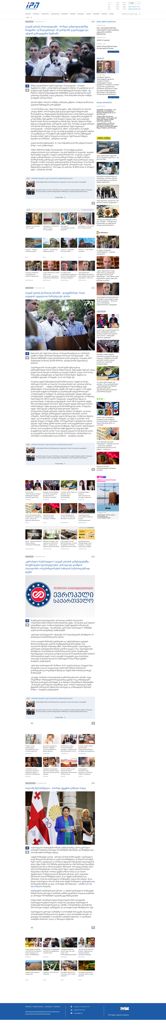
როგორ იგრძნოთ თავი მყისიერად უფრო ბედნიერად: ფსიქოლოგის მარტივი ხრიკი (69, 771)
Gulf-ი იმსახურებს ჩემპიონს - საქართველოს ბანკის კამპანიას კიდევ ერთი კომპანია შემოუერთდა (108, 31)
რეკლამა (57, 1006)
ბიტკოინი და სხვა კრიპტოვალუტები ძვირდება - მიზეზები (49, 516)
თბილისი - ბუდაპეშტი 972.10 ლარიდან (67, 250)
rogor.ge (63, 776)
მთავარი (28, 14)
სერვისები (48, 1006)
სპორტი (88, 14)
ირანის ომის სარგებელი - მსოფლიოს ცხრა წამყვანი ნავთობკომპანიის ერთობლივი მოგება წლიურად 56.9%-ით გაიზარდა (107, 421)
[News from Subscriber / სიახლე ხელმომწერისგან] (33, 723)
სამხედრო (96, 14)
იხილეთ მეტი (59, 197)
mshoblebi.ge (64, 753)
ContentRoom (90, 527)
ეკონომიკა (80, 14)
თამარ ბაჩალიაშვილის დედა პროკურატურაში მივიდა (107, 47)
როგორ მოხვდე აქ (87, 210)
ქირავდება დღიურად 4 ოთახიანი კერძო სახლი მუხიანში (85, 974)
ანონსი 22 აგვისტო (103, 40)
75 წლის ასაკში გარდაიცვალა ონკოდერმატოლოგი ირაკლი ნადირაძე (31, 748)
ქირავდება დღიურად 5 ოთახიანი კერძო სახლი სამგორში (68, 974)
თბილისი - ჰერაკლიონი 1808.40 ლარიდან (50, 250)
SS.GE (28, 210)
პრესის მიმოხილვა (104, 102)
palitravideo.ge (29, 280)
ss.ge (26, 980)
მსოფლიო (64, 14)
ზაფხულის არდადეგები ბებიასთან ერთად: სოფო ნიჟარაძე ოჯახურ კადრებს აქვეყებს (51, 771)
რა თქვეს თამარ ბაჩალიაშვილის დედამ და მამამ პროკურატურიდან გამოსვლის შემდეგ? (69, 275)
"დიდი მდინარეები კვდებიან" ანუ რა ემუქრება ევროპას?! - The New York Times (108, 157)
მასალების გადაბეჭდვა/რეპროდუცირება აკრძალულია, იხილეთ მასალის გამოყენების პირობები (42, 1013)
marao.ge (27, 776)
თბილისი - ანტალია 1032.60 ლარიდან (31, 250)
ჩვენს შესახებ (38, 1006)
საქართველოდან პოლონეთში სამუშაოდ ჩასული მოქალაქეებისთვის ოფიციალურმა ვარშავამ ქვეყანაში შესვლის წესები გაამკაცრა (86, 520)
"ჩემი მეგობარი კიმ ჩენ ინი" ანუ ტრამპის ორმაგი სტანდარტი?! (108, 201)
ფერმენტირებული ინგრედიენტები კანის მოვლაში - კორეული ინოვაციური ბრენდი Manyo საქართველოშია (85, 545)
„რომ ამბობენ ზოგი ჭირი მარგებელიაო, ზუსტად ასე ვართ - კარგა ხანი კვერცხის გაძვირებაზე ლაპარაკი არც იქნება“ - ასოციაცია (33, 519)
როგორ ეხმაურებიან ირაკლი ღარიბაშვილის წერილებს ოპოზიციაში (68, 516)
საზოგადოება (55, 14)
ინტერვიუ (100, 58)
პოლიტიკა (36, 14)
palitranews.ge (64, 522)
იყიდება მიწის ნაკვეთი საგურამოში (32, 973)
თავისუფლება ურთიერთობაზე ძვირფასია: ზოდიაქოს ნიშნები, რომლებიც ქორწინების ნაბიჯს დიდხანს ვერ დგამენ (85, 773)
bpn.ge (110, 2)
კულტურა (104, 14)
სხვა (27, 17)
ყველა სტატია (113, 97)
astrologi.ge (64, 957)
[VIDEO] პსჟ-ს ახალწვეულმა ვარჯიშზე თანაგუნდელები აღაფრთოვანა (51, 951)
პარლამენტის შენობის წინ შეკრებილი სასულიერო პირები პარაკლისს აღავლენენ (61, 182)
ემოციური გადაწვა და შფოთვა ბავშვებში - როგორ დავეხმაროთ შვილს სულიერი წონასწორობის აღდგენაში (50, 750)
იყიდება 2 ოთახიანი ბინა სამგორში (51, 973)
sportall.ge (28, 957)
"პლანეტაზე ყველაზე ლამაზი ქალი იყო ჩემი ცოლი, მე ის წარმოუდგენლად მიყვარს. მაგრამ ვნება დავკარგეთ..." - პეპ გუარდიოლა (69, 954)
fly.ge (26, 257)
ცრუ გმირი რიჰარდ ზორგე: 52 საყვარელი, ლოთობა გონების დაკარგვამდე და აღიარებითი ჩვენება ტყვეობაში (107, 179)
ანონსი (111, 14)
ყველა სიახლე (112, 51)
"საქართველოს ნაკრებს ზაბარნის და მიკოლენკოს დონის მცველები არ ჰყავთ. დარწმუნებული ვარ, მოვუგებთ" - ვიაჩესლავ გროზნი (33, 954)
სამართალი (45, 14)
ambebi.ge (28, 499)
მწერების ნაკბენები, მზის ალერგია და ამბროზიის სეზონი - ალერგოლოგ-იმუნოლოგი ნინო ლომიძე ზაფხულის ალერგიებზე (51, 545)
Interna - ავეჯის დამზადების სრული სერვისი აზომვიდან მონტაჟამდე (33, 543)
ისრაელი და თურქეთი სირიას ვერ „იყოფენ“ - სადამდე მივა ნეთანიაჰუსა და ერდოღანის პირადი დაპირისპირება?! (107, 222)
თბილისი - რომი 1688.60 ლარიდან (85, 250)
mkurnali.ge (28, 753)
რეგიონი (72, 14)
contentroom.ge (29, 548)
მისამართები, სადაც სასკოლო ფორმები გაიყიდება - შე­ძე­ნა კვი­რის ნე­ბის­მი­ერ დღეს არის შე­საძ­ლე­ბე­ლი (69, 749)
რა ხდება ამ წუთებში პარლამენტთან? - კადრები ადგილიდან (32, 274)
